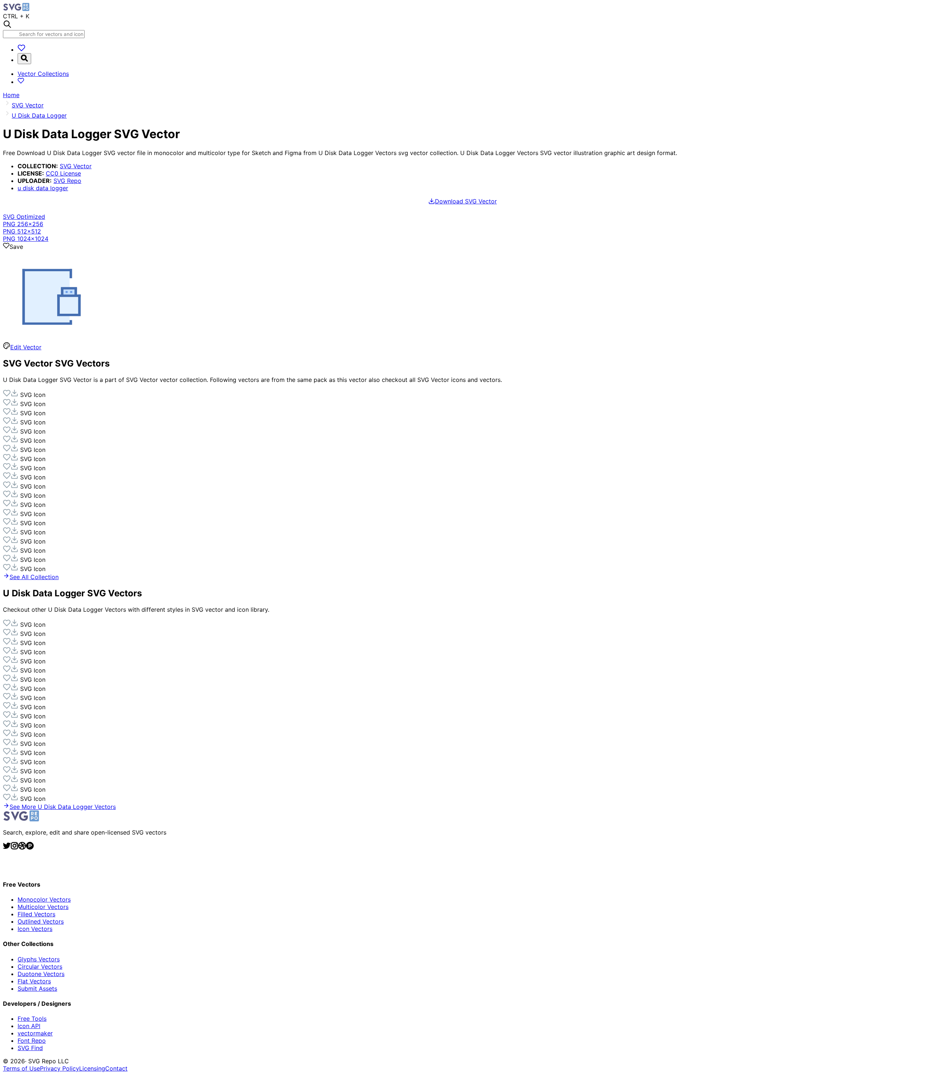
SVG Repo (67, 180)
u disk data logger (43, 188)
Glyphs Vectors (39, 959)
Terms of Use (21, 1068)
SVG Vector (76, 166)
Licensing (92, 1068)
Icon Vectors (35, 928)
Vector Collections (43, 73)
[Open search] (24, 58)
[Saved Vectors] (21, 49)
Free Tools (32, 1018)
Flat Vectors (34, 981)
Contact (116, 1068)
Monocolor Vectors (44, 899)
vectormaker (35, 1033)
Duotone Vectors (41, 974)
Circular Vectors (40, 966)
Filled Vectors (36, 914)
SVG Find (30, 1048)
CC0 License (63, 173)
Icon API (29, 1026)
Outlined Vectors (41, 921)
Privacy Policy (59, 1068)
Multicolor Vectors (43, 906)
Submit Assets (37, 988)
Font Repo (32, 1040)
